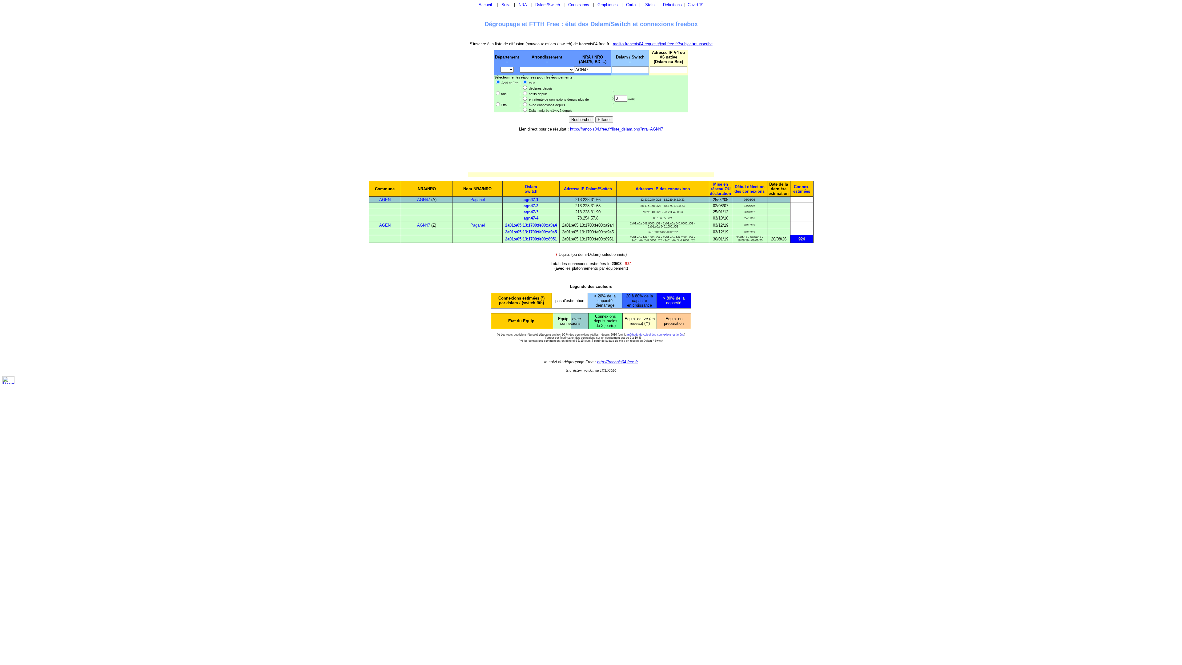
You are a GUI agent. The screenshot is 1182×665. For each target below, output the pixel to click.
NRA (523, 4)
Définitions (672, 4)
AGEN (385, 199)
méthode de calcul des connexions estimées (655, 334)
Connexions (578, 4)
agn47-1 (531, 199)
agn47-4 (531, 218)
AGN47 (423, 199)
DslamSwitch (531, 189)
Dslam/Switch (547, 4)
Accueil (485, 4)
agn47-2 (531, 206)
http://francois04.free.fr (617, 362)
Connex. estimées (801, 189)
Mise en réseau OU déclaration (720, 189)
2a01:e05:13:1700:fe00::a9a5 (531, 232)
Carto (631, 4)
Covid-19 (695, 4)
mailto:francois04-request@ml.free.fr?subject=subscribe (663, 44)
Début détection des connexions (749, 189)
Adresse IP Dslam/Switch (588, 189)
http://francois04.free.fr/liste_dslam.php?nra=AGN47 (616, 129)
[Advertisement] (462, 81)
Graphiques (607, 4)
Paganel (477, 199)
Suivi (505, 4)
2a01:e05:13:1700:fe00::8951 (531, 239)
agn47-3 (531, 212)
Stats (650, 4)
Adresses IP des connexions (663, 189)
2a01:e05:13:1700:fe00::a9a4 (531, 225)
